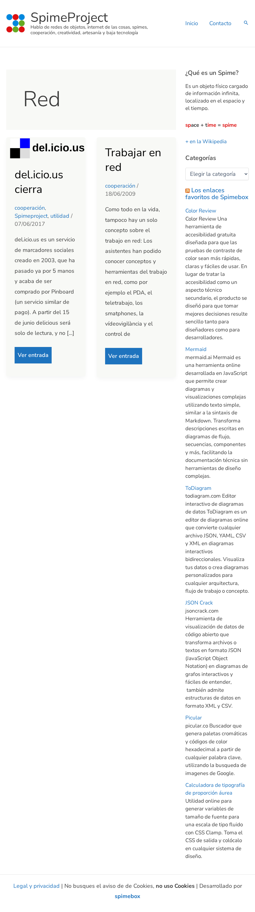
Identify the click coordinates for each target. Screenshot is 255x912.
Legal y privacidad (36, 886)
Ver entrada (33, 353)
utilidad (59, 216)
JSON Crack (199, 602)
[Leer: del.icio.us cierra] (46, 148)
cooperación (30, 208)
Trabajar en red (133, 160)
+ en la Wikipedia (206, 141)
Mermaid (195, 349)
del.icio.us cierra (39, 182)
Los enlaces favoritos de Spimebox (216, 193)
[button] (246, 23)
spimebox (127, 896)
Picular (193, 717)
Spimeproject (31, 216)
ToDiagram (198, 488)
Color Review (200, 210)
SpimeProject (69, 17)
